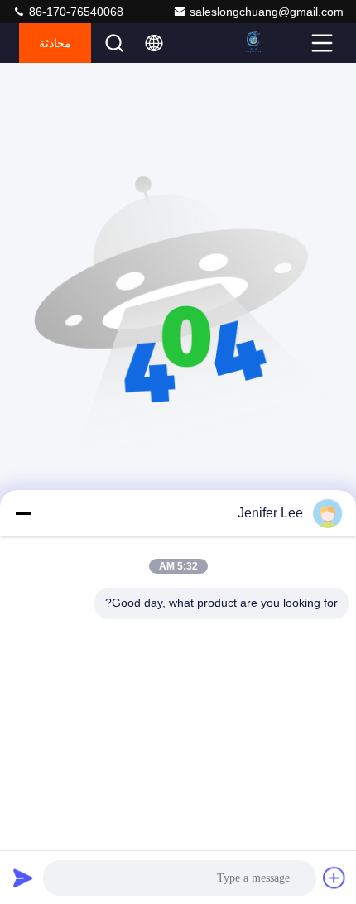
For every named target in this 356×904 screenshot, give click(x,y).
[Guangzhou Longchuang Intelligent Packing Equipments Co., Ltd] (274, 43)
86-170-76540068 (74, 11)
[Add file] (334, 877)
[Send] (23, 877)
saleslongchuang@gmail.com (267, 11)
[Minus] (23, 513)
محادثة (55, 43)
